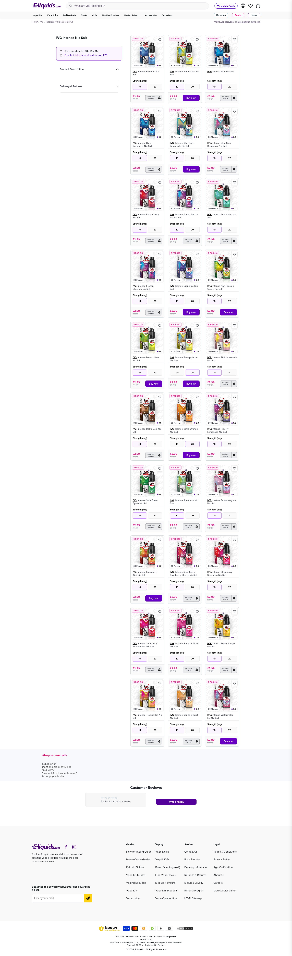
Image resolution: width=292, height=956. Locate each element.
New (254, 15)
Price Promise (192, 859)
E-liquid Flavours (165, 883)
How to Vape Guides (138, 859)
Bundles (221, 15)
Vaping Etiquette (136, 883)
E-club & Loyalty (193, 883)
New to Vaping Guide (139, 851)
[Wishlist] (250, 6)
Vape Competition (166, 898)
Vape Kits (132, 890)
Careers (218, 883)
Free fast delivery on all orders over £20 (86, 55)
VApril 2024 (162, 859)
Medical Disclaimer (224, 890)
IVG (41, 21)
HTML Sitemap (193, 898)
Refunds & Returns (195, 875)
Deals (238, 15)
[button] (153, 98)
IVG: (135, 71)
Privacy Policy (221, 859)
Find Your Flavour (165, 875)
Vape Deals (162, 851)
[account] (243, 6)
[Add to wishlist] (160, 40)
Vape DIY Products (166, 890)
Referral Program (194, 890)
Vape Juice (133, 898)
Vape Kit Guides (135, 875)
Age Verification (223, 867)
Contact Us (190, 851)
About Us (218, 875)
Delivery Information (196, 867)
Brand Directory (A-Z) (167, 867)
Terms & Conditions (225, 851)
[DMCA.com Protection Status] (184, 929)
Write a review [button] (176, 801)
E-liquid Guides (135, 867)
